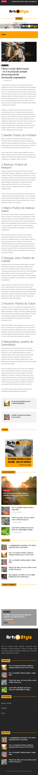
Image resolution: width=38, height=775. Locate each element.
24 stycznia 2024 (17, 532)
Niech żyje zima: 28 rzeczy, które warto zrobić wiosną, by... (23, 519)
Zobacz (6, 501)
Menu (4, 34)
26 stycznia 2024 (17, 522)
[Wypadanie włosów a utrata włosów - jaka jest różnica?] (19, 453)
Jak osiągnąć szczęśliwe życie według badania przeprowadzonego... (22, 576)
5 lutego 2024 (8, 498)
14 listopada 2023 (7, 80)
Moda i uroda (5, 65)
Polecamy (4, 1)
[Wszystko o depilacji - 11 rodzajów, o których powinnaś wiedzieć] (19, 26)
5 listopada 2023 (9, 619)
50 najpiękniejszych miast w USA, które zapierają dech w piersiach (22, 546)
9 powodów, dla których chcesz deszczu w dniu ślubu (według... (23, 529)
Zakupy (4, 708)
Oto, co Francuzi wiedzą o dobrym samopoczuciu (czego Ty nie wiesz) (16, 494)
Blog (3, 713)
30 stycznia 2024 (17, 512)
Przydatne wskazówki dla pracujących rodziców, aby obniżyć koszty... (17, 616)
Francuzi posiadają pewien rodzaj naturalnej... (21, 402)
